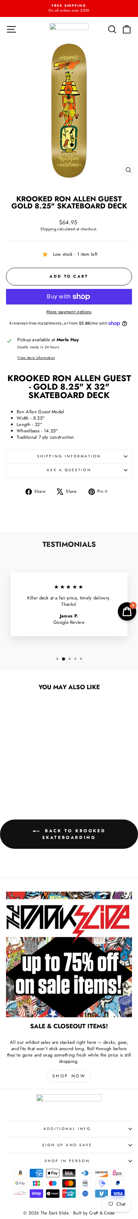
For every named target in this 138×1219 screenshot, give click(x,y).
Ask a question (69, 470)
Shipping (48, 229)
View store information (36, 357)
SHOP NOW (69, 1076)
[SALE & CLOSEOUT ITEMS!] (69, 954)
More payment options (68, 312)
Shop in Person (67, 1161)
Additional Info (67, 1128)
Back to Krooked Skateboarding (74, 833)
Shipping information (69, 456)
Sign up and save (67, 1145)
